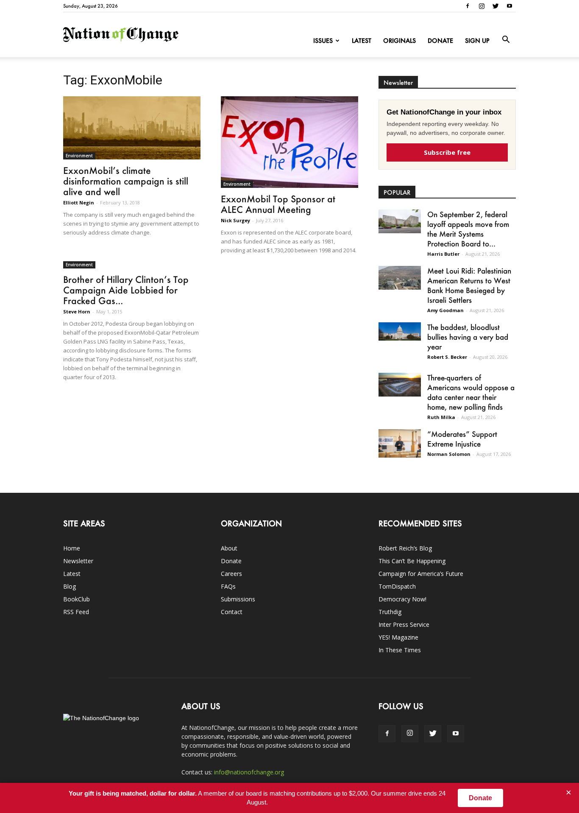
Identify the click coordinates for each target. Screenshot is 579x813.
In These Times (400, 650)
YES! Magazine (398, 637)
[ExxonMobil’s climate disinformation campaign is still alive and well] (131, 127)
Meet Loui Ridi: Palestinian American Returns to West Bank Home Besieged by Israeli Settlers (469, 285)
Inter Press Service (404, 624)
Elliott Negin (78, 202)
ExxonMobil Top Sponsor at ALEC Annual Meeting (278, 204)
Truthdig (390, 612)
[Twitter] (495, 6)
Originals (399, 40)
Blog (69, 586)
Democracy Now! (402, 599)
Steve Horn (76, 311)
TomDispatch (397, 586)
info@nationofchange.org (249, 772)
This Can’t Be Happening (412, 561)
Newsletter (78, 561)
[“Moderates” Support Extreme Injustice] (400, 443)
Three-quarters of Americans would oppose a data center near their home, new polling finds (471, 392)
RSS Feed (76, 612)
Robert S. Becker (447, 357)
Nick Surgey (235, 220)
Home (71, 548)
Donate (440, 40)
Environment (79, 156)
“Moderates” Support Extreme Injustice (462, 438)
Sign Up (477, 40)
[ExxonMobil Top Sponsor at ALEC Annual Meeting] (289, 142)
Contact (231, 612)
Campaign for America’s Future (421, 574)
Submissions (238, 599)
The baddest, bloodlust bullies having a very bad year (467, 336)
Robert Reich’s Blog (405, 548)
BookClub (76, 599)
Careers (231, 574)
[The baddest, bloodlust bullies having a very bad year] (400, 331)
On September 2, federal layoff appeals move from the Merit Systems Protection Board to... (468, 229)
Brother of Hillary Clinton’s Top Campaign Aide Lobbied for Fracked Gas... (126, 290)
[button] (505, 40)
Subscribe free (447, 152)
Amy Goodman (445, 310)
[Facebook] (467, 6)
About (229, 548)
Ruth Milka (441, 417)
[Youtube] (509, 6)
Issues (323, 40)
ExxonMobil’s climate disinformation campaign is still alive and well (125, 181)
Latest (361, 40)
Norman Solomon (448, 454)
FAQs (228, 586)
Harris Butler (443, 254)
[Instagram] (481, 6)
